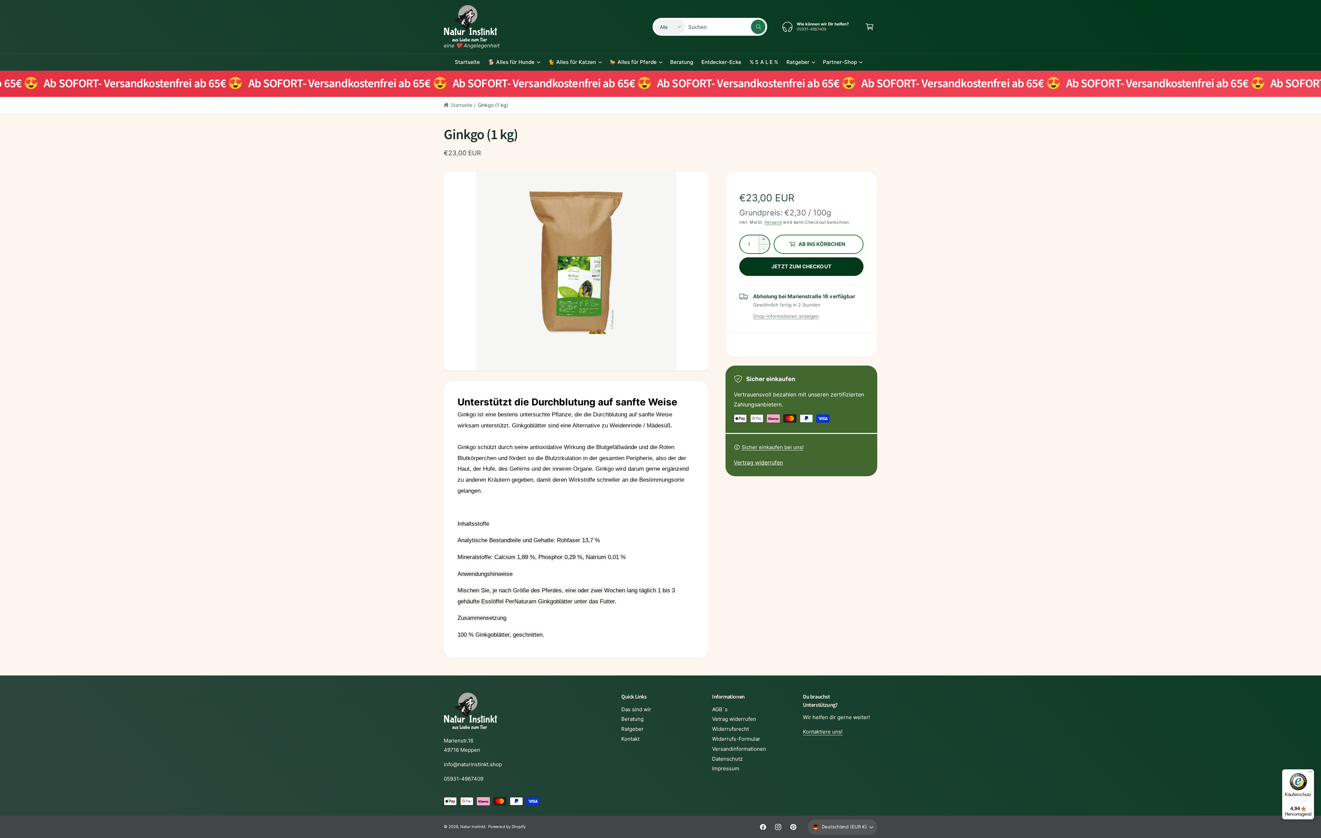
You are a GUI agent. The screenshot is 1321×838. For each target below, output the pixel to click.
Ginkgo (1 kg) (493, 105)
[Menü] (1310, 773)
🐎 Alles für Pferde (633, 62)
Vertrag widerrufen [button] (758, 462)
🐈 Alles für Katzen (572, 62)
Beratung (632, 719)
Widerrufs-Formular (736, 739)
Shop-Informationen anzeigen (786, 316)
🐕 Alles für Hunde (511, 62)
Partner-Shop (840, 62)
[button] (870, 27)
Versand (773, 222)
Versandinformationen (739, 749)
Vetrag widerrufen (734, 719)
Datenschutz (727, 759)
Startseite (461, 105)
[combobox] (727, 27)
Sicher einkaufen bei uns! (773, 447)
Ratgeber (797, 62)
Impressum (725, 768)
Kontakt (630, 739)
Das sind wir (636, 709)
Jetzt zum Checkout (801, 266)
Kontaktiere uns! (822, 731)
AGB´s (720, 709)
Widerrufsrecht (730, 729)
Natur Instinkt (472, 826)
